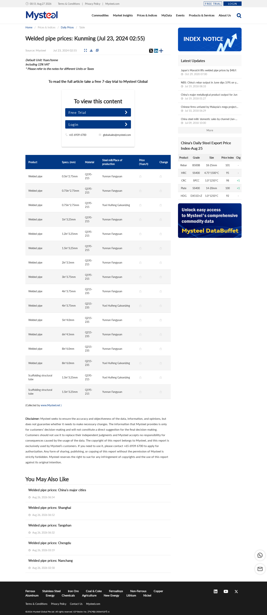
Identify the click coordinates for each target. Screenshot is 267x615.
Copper (158, 591)
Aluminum (32, 595)
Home (28, 27)
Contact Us (76, 603)
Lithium (131, 595)
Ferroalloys (116, 591)
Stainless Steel (51, 591)
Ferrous (30, 591)
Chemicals (68, 595)
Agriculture (89, 595)
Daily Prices (67, 27)
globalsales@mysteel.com (117, 134)
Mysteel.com (112, 3)
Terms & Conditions (69, 3)
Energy (50, 595)
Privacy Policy (93, 3)
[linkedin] (156, 51)
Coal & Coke (94, 591)
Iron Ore (73, 591)
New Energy (111, 595)
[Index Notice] (210, 39)
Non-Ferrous (138, 591)
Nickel (147, 595)
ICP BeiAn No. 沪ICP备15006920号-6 (91, 611)
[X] (151, 51)
